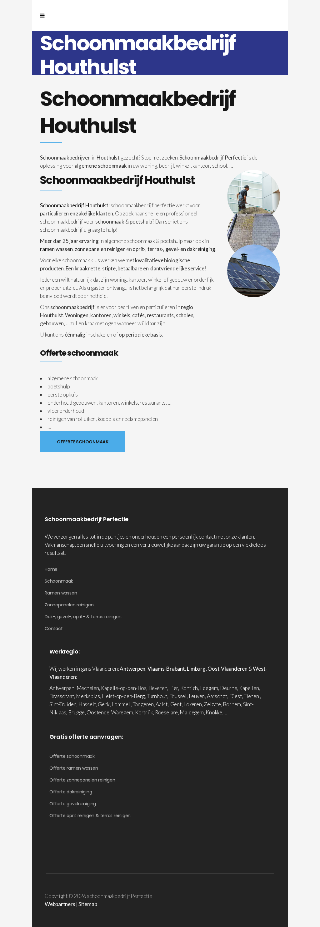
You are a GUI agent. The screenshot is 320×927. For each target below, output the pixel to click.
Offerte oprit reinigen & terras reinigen (90, 815)
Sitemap (87, 904)
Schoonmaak (59, 581)
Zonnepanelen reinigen (69, 605)
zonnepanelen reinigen (100, 249)
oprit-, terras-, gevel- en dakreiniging (173, 249)
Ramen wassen (61, 593)
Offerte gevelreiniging (72, 804)
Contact (53, 628)
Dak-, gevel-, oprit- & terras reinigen (83, 617)
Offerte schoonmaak (72, 756)
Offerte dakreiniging (70, 792)
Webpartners (60, 904)
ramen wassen (56, 249)
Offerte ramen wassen (73, 768)
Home (51, 569)
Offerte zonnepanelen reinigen (82, 780)
